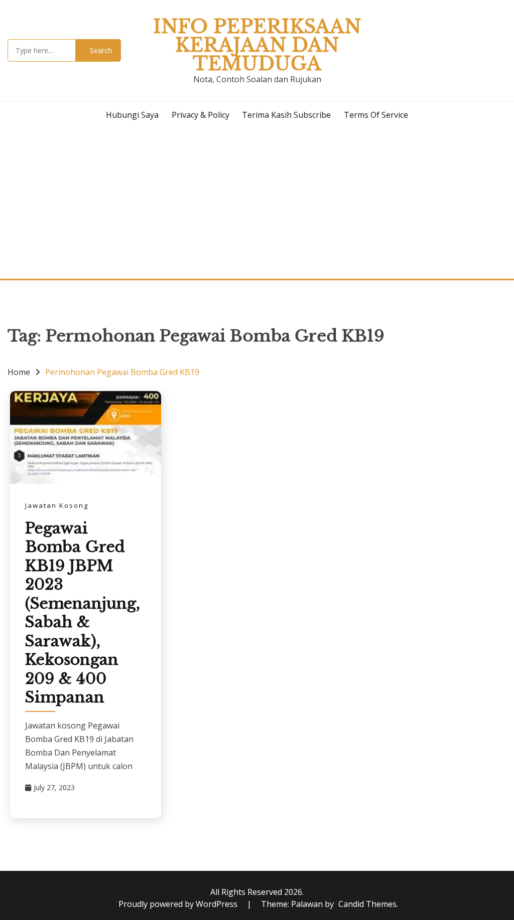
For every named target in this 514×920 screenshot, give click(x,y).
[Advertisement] (257, 203)
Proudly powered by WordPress (178, 903)
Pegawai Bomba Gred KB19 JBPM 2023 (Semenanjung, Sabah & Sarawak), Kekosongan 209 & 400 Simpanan (82, 613)
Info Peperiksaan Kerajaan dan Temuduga (257, 45)
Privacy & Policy (200, 114)
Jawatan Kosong (56, 505)
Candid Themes (367, 903)
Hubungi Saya (132, 114)
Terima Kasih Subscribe (286, 114)
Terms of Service (376, 114)
